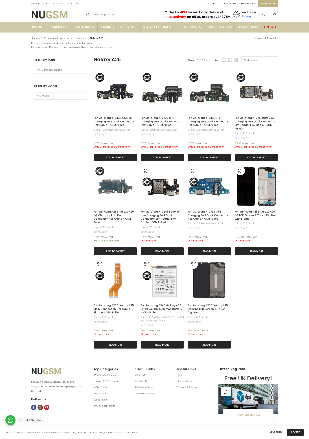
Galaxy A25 (100, 129)
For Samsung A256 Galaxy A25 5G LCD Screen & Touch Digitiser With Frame (256, 215)
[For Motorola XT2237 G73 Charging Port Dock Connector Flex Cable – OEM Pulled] (162, 93)
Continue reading (248, 415)
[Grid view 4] (236, 60)
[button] (115, 157)
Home (34, 38)
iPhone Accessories (105, 374)
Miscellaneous (114, 129)
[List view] (224, 60)
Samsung (81, 38)
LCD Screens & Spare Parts (56, 38)
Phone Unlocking (144, 393)
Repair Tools (101, 393)
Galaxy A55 (151, 320)
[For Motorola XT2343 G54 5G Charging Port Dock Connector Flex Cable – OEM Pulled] (115, 93)
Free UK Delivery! (248, 378)
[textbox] (60, 69)
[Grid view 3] (230, 60)
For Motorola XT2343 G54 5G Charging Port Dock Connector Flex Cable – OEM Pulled (114, 121)
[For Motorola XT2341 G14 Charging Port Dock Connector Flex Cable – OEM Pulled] (209, 93)
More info (277, 432)
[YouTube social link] (46, 407)
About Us (140, 374)
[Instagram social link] (40, 407)
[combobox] (60, 69)
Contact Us (141, 380)
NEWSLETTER (268, 3)
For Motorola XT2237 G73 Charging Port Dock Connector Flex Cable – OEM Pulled (161, 121)
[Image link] (49, 370)
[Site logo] (53, 14)
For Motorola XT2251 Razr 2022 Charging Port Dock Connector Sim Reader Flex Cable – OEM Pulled (255, 123)
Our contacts (184, 380)
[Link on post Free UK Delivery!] (248, 399)
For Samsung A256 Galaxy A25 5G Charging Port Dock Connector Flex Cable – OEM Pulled (114, 217)
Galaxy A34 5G (162, 317)
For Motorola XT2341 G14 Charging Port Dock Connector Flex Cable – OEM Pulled (208, 121)
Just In (126, 129)
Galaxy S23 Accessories (107, 380)
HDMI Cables (101, 387)
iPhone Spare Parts (104, 405)
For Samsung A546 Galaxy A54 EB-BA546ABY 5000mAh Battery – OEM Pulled (161, 309)
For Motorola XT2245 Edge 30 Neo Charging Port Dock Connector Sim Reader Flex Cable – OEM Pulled (160, 217)
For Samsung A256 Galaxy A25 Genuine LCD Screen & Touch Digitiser (208, 309)
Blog (179, 374)
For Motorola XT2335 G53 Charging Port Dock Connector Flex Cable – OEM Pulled (208, 215)
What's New (101, 399)
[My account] (263, 14)
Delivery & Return (145, 387)
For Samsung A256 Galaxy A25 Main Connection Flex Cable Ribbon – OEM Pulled (114, 309)
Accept (295, 432)
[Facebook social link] (33, 407)
